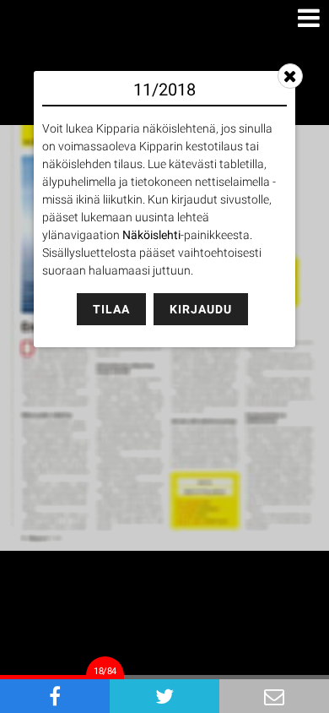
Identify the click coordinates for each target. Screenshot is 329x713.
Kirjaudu (201, 309)
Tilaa (111, 309)
